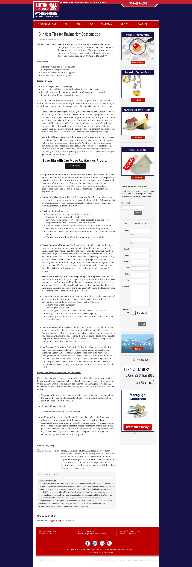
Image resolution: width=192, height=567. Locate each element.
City (127, 268)
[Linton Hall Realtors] (87, 546)
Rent (90, 24)
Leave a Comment (76, 39)
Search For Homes (48, 24)
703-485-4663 (138, 3)
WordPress (150, 560)
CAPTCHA (125, 310)
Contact (142, 24)
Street (126, 261)
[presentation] (150, 313)
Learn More (74, 165)
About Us (126, 24)
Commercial (107, 24)
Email (126, 249)
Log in (158, 560)
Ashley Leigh (58, 39)
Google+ (84, 506)
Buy (79, 24)
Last (132, 243)
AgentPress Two (115, 560)
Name (126, 230)
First (132, 235)
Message (125, 286)
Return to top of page (45, 560)
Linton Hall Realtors (93, 8)
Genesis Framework (134, 560)
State (127, 274)
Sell (67, 24)
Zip (127, 280)
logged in (53, 521)
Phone (126, 255)
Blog (54, 474)
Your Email (125, 203)
